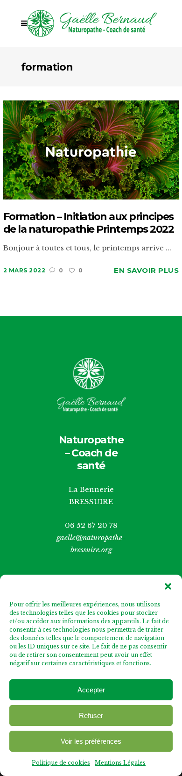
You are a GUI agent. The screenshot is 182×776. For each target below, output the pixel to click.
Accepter (91, 690)
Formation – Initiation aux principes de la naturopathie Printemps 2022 (88, 223)
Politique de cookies (61, 762)
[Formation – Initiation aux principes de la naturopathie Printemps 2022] (91, 149)
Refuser (91, 715)
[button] (168, 586)
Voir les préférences (91, 741)
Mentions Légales (120, 762)
